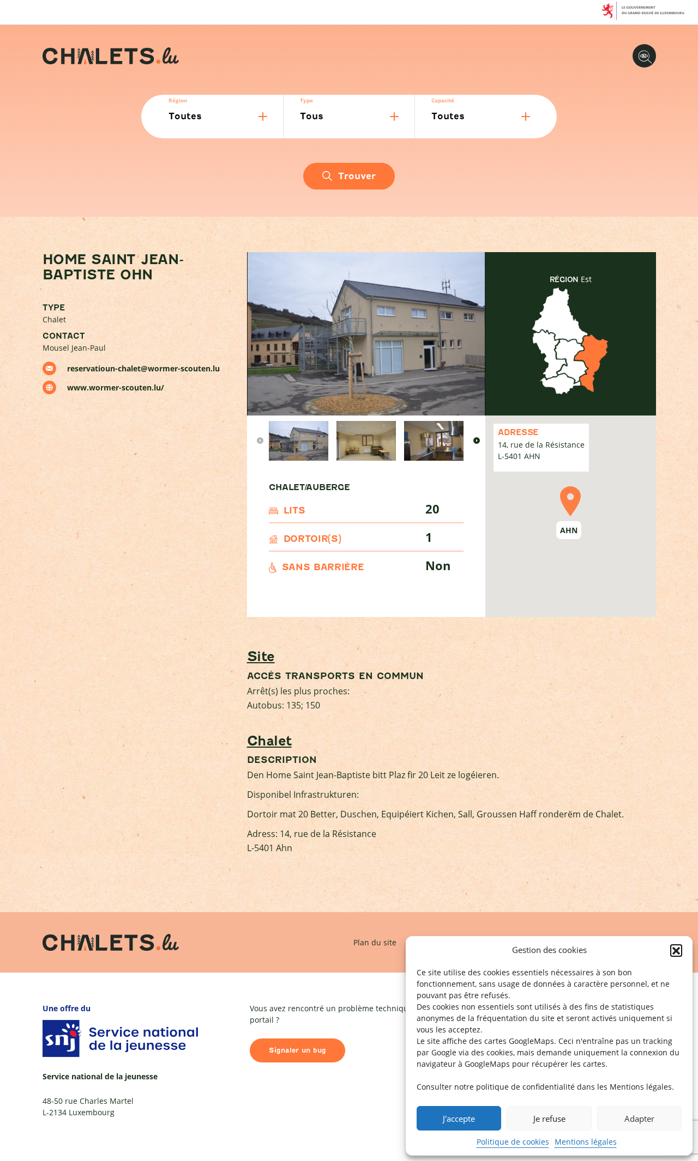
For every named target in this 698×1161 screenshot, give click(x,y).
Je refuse (549, 1118)
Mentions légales (586, 1141)
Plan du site (374, 942)
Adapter (639, 1118)
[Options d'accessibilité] (644, 56)
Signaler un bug (297, 1050)
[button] (676, 950)
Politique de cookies (513, 1141)
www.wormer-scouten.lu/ (115, 387)
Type (306, 100)
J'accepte (459, 1118)
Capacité (442, 100)
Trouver (357, 176)
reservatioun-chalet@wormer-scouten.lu (143, 368)
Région (178, 100)
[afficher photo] (298, 441)
